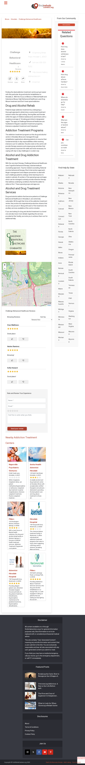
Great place (11, 334)
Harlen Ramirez (13, 346)
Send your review (17, 429)
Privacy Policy (29, 730)
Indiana (60, 258)
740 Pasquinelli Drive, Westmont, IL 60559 (36, 525)
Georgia (61, 237)
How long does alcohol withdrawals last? (64, 51)
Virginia (71, 311)
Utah (70, 298)
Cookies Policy (30, 734)
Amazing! (10, 355)
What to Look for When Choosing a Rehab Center (48, 704)
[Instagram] (27, 752)
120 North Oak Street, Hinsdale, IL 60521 (36, 474)
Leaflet (49, 305)
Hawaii (60, 242)
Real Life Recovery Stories (54, 762)
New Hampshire (71, 190)
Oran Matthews (13, 325)
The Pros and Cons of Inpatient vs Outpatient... (48, 694)
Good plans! (11, 377)
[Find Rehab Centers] (42, 6)
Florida (60, 232)
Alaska (60, 183)
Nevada (71, 183)
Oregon (71, 249)
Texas (71, 293)
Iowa (60, 263)
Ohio (70, 237)
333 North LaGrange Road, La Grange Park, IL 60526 (36, 575)
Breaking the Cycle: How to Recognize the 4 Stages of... (48, 675)
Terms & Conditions (32, 727)
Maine (60, 289)
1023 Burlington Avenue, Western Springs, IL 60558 (14, 523)
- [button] (5, 268)
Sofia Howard (12, 368)
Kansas (60, 268)
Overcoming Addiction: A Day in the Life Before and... (48, 686)
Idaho (60, 247)
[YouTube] (44, 752)
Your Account (76, 762)
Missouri (61, 332)
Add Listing (67, 762)
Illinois (60, 252)
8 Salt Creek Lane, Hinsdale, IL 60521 (14, 474)
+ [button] (4, 264)
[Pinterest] (50, 752)
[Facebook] (39, 752)
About (27, 723)
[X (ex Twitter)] (33, 752)
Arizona (61, 188)
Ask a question (66, 24)
